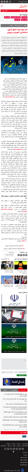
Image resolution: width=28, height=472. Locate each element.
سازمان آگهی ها (23, 465)
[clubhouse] (8, 449)
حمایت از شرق (24, 457)
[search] (2, 1)
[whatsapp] (19, 255)
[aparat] (11, 449)
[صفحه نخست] (10, 2)
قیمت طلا (7, 17)
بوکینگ (24, 436)
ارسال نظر (21, 375)
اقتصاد (8, 444)
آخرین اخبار (22, 390)
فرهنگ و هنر (25, 445)
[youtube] (5, 449)
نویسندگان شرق (23, 462)
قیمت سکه (24, 20)
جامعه (25, 26)
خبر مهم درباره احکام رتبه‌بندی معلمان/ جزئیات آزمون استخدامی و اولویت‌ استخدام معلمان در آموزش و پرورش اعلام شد (14, 351)
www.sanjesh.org (9, 97)
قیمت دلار (24, 17)
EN (7, 1)
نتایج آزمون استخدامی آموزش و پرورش (13, 248)
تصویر (9, 445)
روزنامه (5, 390)
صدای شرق (3, 445)
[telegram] (26, 255)
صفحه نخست (25, 444)
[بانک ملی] (14, 385)
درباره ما (25, 455)
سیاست (13, 444)
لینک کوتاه (11, 252)
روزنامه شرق (23, 11)
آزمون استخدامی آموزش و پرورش (13, 246)
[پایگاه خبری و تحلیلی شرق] (23, 6)
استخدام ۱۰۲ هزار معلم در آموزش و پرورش (15, 337)
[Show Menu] (2, 5)
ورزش (18, 445)
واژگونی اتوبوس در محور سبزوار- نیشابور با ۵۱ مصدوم (15, 417)
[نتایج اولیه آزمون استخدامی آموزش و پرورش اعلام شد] (14, 316)
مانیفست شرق (24, 460)
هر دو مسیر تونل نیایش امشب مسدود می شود (16, 404)
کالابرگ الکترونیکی (15, 17)
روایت (14, 445)
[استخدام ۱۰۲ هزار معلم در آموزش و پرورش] (14, 331)
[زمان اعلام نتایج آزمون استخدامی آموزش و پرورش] (14, 301)
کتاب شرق (5, 11)
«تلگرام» (23, 241)
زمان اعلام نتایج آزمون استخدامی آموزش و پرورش (15, 307)
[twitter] (24, 255)
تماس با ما (25, 452)
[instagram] (20, 449)
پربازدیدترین (14, 390)
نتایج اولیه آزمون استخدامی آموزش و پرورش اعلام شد (15, 322)
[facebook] (21, 255)
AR (4, 1)
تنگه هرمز (17, 20)
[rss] (23, 449)
